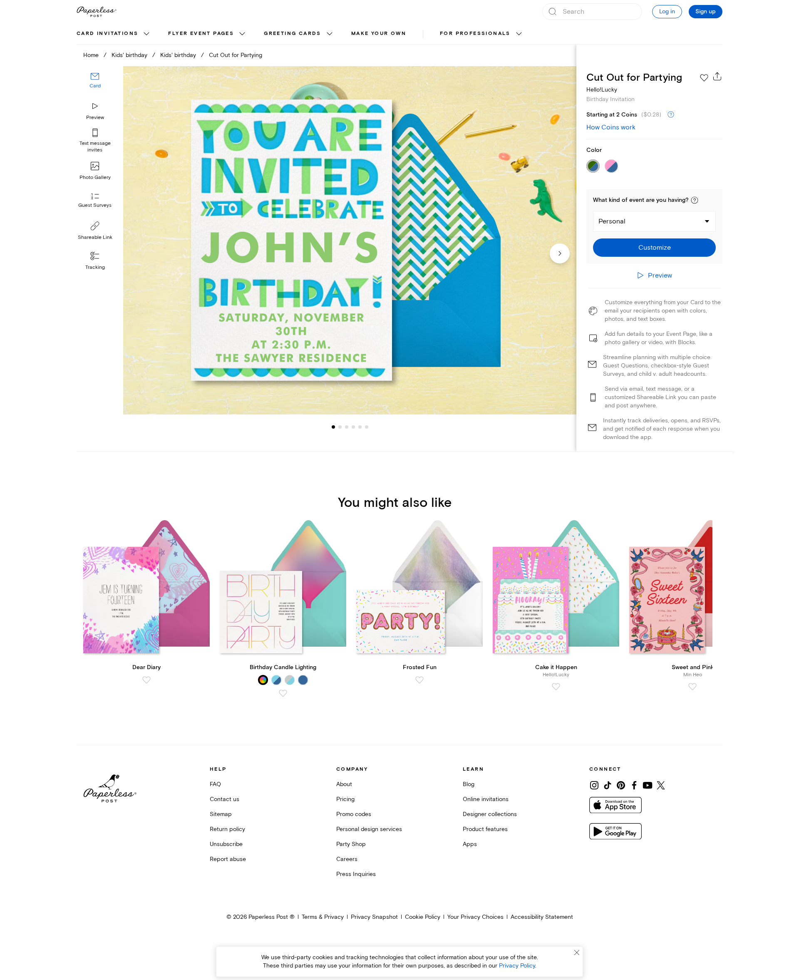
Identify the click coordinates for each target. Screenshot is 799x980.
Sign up (705, 11)
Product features (485, 829)
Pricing (345, 799)
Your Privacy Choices (475, 916)
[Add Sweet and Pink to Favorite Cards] (692, 687)
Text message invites (95, 146)
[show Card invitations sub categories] (146, 34)
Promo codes (353, 814)
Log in (667, 11)
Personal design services (369, 829)
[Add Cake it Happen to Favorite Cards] (556, 687)
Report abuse (228, 859)
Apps (470, 844)
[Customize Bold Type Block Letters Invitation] (349, 240)
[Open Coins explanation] (671, 115)
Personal (611, 221)
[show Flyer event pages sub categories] (242, 34)
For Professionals (475, 33)
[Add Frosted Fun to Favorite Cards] (419, 680)
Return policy (227, 829)
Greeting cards (292, 33)
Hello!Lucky (601, 89)
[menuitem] (114, 34)
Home (91, 55)
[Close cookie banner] (577, 953)
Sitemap (221, 814)
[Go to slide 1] (333, 427)
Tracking (95, 267)
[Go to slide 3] (340, 427)
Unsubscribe (226, 844)
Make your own (378, 33)
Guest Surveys (95, 206)
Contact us (224, 799)
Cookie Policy (422, 916)
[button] (694, 200)
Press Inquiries (356, 874)
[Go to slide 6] (360, 427)
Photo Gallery (95, 177)
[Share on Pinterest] (621, 785)
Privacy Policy (517, 965)
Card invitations (107, 33)
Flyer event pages (201, 33)
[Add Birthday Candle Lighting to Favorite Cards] (283, 693)
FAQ (215, 784)
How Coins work (610, 127)
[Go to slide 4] (346, 427)
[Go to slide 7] (366, 427)
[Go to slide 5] (353, 427)
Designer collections (490, 814)
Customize (654, 247)
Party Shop (351, 844)
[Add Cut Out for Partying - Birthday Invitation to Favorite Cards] (704, 78)
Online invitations (486, 799)
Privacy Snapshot (374, 916)
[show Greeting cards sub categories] (330, 34)
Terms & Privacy (323, 916)
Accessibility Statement (542, 916)
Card (95, 86)
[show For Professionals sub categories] (519, 34)
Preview (95, 117)
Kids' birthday (129, 55)
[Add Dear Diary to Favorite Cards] (146, 680)
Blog (468, 784)
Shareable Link (95, 237)
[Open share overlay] (717, 76)
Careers (346, 859)
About (344, 784)
